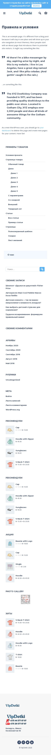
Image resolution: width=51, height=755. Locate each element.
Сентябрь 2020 (13, 350)
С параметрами (15, 195)
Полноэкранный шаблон (20, 231)
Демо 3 (14, 182)
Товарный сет (15, 209)
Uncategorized (13, 380)
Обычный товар (16, 164)
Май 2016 (10, 363)
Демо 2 (14, 178)
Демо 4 (14, 187)
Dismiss (36, 6)
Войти (9, 396)
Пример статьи (15, 222)
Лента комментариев (16, 405)
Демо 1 (14, 173)
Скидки (12, 236)
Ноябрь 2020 (12, 345)
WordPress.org (13, 410)
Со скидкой (14, 200)
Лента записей (13, 401)
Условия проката (14, 155)
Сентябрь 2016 (13, 354)
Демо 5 (14, 191)
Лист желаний (15, 240)
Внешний (12, 204)
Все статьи (13, 218)
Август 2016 (11, 359)
